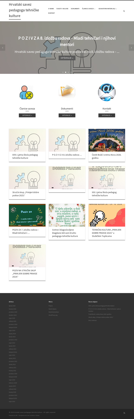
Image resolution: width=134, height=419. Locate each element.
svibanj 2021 (12, 367)
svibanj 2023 (12, 349)
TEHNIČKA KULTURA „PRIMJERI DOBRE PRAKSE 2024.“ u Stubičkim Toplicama (106, 232)
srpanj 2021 (12, 364)
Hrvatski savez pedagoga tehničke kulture (28, 412)
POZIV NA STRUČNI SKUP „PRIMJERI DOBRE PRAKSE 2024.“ (24, 273)
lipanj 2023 (12, 346)
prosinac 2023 (13, 340)
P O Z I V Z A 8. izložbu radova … (67, 154)
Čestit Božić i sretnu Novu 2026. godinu (99, 314)
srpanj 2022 (12, 358)
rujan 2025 (12, 318)
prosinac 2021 (13, 361)
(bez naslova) (92, 320)
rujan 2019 (12, 401)
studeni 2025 (13, 315)
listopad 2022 (13, 352)
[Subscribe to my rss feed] (124, 413)
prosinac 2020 (13, 374)
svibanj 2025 (12, 321)
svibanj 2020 (12, 389)
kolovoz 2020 (13, 383)
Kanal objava (52, 309)
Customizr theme (34, 415)
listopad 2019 (13, 398)
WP (16, 415)
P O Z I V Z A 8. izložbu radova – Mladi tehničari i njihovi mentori (104, 310)
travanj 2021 (12, 371)
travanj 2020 (12, 392)
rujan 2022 (12, 355)
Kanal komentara (54, 312)
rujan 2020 (12, 380)
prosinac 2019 (13, 395)
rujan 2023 (12, 343)
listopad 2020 (13, 377)
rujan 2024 (12, 330)
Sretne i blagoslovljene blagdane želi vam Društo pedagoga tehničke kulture (65, 232)
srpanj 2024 (12, 334)
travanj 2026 (12, 309)
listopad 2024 (13, 327)
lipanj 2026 (12, 306)
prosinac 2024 (13, 324)
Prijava (51, 306)
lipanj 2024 (12, 337)
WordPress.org (53, 315)
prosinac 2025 (13, 312)
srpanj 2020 (12, 386)
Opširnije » (67, 52)
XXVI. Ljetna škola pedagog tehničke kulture (101, 306)
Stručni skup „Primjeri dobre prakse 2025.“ (100, 317)
